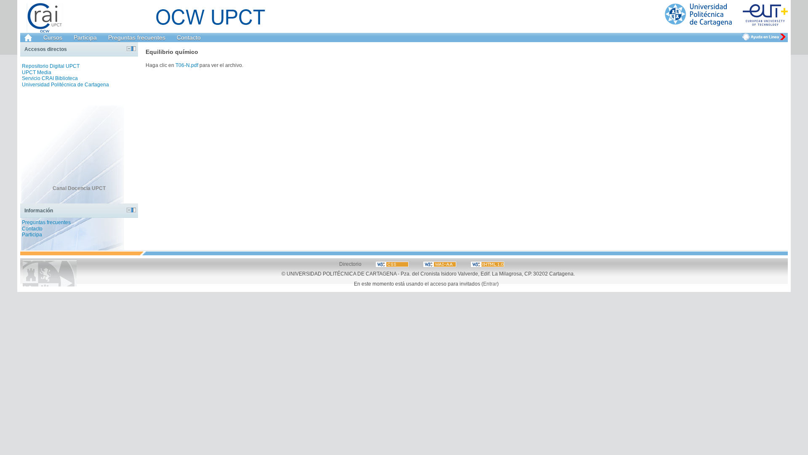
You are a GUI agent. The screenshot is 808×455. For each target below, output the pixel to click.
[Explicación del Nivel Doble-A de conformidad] (392, 264)
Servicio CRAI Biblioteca (50, 78)
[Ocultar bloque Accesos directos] (129, 48)
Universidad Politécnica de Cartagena (65, 85)
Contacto (189, 37)
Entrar (490, 283)
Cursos (52, 37)
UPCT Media (36, 72)
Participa (85, 37)
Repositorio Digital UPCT (51, 66)
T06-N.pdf (186, 65)
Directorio (350, 264)
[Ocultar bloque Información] (129, 210)
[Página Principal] (726, 15)
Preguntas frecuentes (136, 37)
